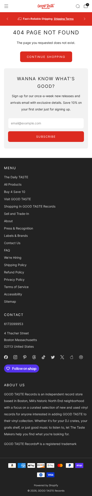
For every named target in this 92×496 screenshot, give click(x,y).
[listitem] (46, 19)
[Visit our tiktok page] (43, 357)
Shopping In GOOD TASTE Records (29, 206)
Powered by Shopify (46, 485)
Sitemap (10, 301)
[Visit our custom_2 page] (81, 357)
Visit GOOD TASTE (17, 199)
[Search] (77, 6)
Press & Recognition (18, 228)
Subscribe (46, 136)
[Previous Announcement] (7, 19)
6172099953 (13, 324)
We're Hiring (12, 257)
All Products (12, 184)
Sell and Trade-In (16, 214)
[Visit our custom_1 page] (71, 357)
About (8, 221)
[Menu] (6, 6)
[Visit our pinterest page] (24, 357)
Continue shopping (46, 57)
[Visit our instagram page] (15, 357)
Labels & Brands (16, 235)
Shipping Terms (64, 18)
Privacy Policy (14, 279)
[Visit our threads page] (34, 357)
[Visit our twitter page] (52, 357)
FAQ (7, 250)
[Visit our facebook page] (5, 357)
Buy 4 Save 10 (14, 192)
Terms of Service (16, 287)
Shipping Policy (15, 265)
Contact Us (12, 243)
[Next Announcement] (84, 19)
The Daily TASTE (16, 177)
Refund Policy (14, 272)
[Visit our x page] (62, 357)
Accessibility (13, 294)
